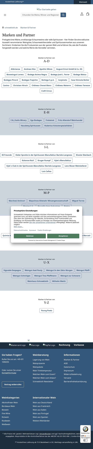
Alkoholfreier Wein (10, 402)
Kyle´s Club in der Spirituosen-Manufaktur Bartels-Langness (33, 166)
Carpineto (62, 80)
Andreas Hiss (30, 69)
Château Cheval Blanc (41, 85)
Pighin (67, 206)
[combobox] (41, 15)
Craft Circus (46, 91)
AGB (65, 363)
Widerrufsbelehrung (72, 374)
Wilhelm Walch (59, 281)
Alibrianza (15, 69)
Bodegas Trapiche (30, 80)
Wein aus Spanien (40, 417)
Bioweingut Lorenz (15, 74)
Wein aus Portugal (41, 413)
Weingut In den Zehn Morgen (59, 270)
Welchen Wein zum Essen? (44, 374)
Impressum (69, 370)
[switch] (85, 440)
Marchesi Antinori (17, 201)
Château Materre (63, 85)
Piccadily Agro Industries (49, 206)
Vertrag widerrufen (13, 384)
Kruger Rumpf (44, 160)
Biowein (5, 410)
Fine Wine (6, 413)
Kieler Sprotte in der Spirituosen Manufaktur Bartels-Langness (44, 155)
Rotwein (5, 417)
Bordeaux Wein (8, 406)
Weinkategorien (10, 397)
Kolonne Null (28, 160)
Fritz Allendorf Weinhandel (70, 120)
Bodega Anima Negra (37, 74)
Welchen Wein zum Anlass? (44, 378)
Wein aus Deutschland (42, 402)
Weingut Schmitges (21, 275)
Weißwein (6, 424)
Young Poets (46, 310)
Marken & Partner (71, 359)
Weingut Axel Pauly (33, 270)
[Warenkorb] (88, 13)
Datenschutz (69, 367)
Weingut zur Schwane (70, 275)
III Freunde (7, 155)
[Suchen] (63, 15)
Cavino (6, 85)
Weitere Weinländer (41, 420)
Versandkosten (45, 434)
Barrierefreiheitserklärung (75, 381)
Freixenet (50, 120)
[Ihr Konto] (82, 13)
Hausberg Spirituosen (30, 125)
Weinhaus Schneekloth (37, 281)
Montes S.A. (28, 206)
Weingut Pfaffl (82, 270)
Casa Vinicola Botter (80, 80)
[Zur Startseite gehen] (46, 9)
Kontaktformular (9, 373)
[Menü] (5, 15)
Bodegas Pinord (11, 80)
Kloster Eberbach (83, 155)
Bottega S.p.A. (48, 80)
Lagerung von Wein (41, 359)
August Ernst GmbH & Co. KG (69, 69)
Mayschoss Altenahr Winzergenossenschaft (48, 201)
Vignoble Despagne (12, 270)
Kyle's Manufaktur (62, 160)
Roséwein (6, 420)
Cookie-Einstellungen (79, 436)
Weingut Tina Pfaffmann (45, 275)
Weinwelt (83, 2)
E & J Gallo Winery (19, 120)
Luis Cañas (46, 171)
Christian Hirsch (20, 85)
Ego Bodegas (36, 120)
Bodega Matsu (79, 74)
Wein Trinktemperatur (42, 370)
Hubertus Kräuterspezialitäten (58, 125)
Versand (67, 378)
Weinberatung (41, 354)
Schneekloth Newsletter (43, 381)
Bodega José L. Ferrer (60, 74)
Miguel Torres (78, 201)
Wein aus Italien (39, 410)
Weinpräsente (39, 363)
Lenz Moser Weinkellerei (76, 166)
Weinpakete (38, 367)
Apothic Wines (45, 69)
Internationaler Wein (44, 397)
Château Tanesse (82, 85)
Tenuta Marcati (83, 235)
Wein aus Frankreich (41, 406)
